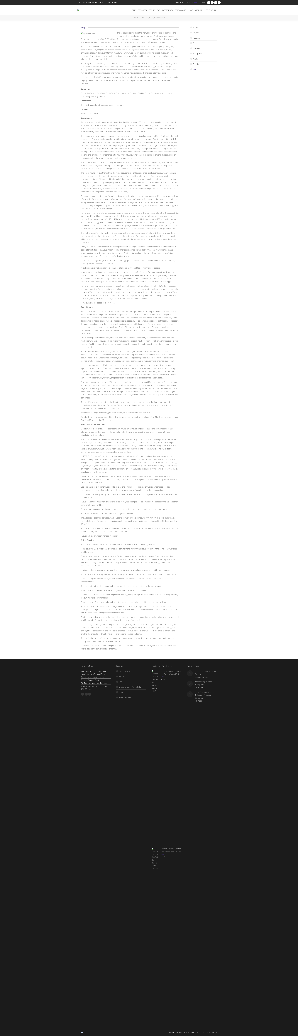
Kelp (194, 69)
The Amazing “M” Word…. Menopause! (204, 683)
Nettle (195, 59)
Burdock (196, 27)
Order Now (179, 2)
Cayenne (196, 33)
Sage (195, 43)
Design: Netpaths (211, 1032)
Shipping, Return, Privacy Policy (130, 687)
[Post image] (190, 673)
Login (203, 2)
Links (121, 692)
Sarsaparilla (197, 54)
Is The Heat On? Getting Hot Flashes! (205, 672)
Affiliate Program (125, 697)
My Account (123, 676)
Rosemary (197, 38)
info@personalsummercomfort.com (91, 2)
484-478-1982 (112, 2)
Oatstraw (196, 48)
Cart (120, 682)
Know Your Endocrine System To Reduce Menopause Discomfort (206, 695)
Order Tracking (124, 671)
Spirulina (196, 64)
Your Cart (191, 2)
